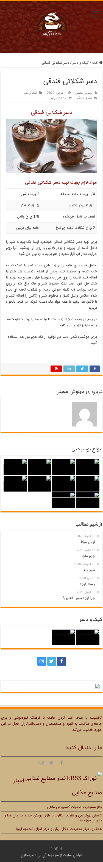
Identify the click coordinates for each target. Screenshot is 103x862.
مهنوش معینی (84, 93)
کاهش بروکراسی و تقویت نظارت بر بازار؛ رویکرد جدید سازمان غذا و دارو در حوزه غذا (53, 818)
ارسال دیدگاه (84, 98)
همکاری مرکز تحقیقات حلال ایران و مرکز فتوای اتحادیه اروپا (59, 829)
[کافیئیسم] (51, 27)
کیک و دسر (81, 63)
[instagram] (41, 661)
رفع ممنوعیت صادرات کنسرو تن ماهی (74, 807)
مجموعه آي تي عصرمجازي (40, 855)
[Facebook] (61, 661)
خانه (95, 63)
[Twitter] (51, 661)
